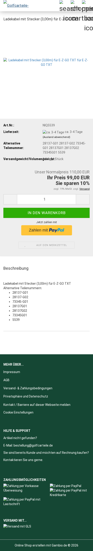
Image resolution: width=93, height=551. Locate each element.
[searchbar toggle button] (64, 5)
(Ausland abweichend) (56, 137)
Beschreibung (15, 268)
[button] (10, 199)
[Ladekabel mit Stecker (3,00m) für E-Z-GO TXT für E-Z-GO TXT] (46, 59)
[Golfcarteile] (18, 5)
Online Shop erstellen (30, 545)
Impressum (11, 372)
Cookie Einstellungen (18, 412)
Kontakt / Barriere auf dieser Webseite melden (36, 405)
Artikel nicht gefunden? (20, 438)
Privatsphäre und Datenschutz (25, 396)
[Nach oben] (80, 544)
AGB (6, 380)
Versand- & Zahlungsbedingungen (27, 388)
